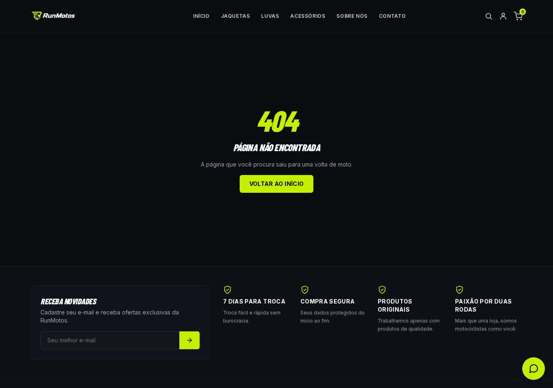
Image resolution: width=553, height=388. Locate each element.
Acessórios (307, 16)
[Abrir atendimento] (533, 368)
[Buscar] (489, 16)
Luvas (270, 16)
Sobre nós (351, 16)
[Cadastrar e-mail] (189, 340)
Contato (392, 16)
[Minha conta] (503, 16)
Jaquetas (235, 16)
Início (201, 16)
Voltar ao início (276, 183)
